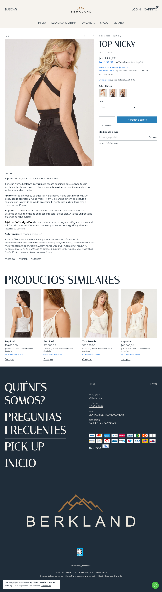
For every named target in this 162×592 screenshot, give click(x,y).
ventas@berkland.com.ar (106, 414)
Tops (108, 36)
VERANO (119, 22)
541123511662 (95, 398)
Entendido (46, 585)
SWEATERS (88, 22)
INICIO (42, 22)
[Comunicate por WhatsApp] (155, 585)
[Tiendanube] (81, 566)
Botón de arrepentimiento (110, 576)
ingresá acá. (90, 576)
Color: (105, 86)
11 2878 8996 (96, 406)
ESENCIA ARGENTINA (63, 22)
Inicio (101, 36)
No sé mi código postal (109, 143)
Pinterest (36, 259)
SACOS (104, 22)
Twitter (23, 259)
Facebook (10, 259)
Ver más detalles (106, 74)
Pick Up (24, 446)
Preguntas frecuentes (35, 423)
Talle (101, 101)
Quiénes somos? (26, 394)
